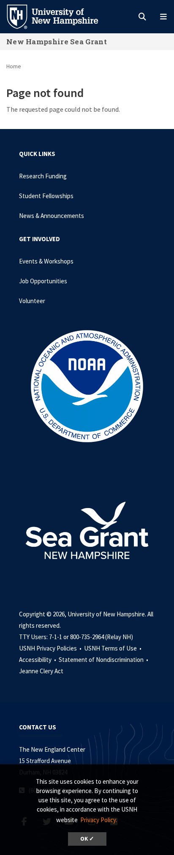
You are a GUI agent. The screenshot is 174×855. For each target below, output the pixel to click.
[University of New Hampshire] (59, 16)
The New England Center (52, 749)
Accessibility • (38, 660)
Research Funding (43, 176)
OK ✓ (87, 838)
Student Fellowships (46, 196)
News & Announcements (51, 216)
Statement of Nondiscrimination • (104, 660)
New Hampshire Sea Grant (56, 41)
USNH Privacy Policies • (51, 648)
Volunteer (32, 301)
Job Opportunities (43, 281)
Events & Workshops (46, 261)
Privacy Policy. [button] (98, 820)
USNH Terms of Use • (113, 648)
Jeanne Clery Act (41, 671)
